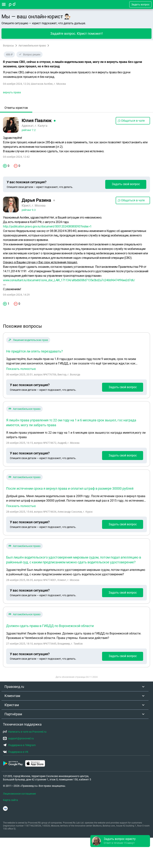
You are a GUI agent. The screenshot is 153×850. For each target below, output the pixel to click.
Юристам (11, 705)
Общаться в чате (133, 120)
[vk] (5, 808)
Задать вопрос (140, 4)
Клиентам (12, 696)
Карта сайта (10, 799)
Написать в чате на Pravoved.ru (27, 731)
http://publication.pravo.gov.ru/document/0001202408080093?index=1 (47, 226)
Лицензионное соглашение (19, 793)
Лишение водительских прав (30, 340)
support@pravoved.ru (21, 738)
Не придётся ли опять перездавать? (34, 351)
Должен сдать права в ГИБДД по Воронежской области (50, 626)
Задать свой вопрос (126, 184)
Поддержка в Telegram (22, 745)
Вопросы (8, 45)
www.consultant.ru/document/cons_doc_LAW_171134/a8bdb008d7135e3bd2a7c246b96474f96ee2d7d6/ (69, 280)
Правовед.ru (14, 687)
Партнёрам (13, 714)
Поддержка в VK (18, 751)
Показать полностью (21, 369)
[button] (120, 841)
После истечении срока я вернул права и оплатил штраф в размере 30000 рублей (69, 488)
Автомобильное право (32, 45)
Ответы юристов (16, 108)
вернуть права (12, 92)
